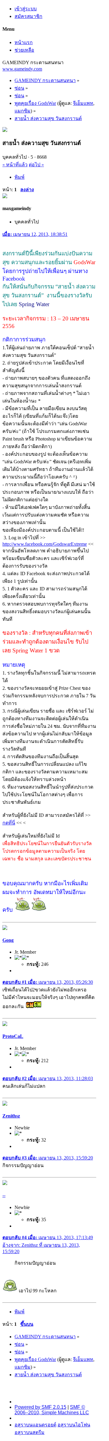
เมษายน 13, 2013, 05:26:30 (47, 982)
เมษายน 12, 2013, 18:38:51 (35, 234)
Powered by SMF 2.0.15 (40, 1407)
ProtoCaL (12, 1036)
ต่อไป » (36, 164)
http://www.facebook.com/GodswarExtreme (44, 544)
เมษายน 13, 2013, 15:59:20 (47, 1157)
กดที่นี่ (8, 822)
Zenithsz (11, 1115)
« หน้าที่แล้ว (15, 164)
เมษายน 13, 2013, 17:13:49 (47, 1237)
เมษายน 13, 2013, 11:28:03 (47, 1078)
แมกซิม (23, 110)
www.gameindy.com (22, 68)
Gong (8, 940)
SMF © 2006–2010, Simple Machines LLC (52, 1410)
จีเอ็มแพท (83, 103)
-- (3, 1195)
